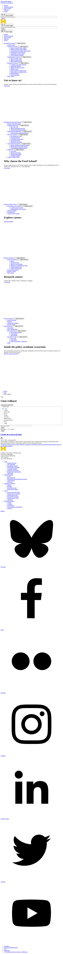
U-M (5, 949)
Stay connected (11, 330)
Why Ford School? (12, 134)
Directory (6, 10)
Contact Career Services (13, 213)
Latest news (10, 327)
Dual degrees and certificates (17, 52)
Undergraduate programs (13, 57)
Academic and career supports (18, 64)
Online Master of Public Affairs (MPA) (20, 51)
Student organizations (16, 154)
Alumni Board (11, 480)
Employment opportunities (14, 471)
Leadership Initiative (15, 66)
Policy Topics (10, 76)
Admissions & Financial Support (12, 122)
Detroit (12, 261)
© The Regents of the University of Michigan (15, 952)
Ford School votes (12, 488)
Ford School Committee (13, 467)
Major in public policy (16, 58)
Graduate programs (12, 46)
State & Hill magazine (16, 332)
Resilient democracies (16, 267)
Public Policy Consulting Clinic (18, 72)
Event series (13, 340)
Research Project (8, 420)
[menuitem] (33, 5)
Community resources (9, 483)
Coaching (9, 504)
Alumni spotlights (11, 210)
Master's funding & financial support (19, 145)
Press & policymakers (12, 270)
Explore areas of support (13, 493)
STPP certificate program (16, 55)
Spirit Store (10, 473)
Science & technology (16, 268)
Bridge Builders (14, 73)
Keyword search (5, 426)
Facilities (9, 486)
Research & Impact (9, 257)
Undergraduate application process (19, 133)
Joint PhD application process (18, 130)
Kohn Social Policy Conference (18, 341)
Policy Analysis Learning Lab (18, 70)
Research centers (11, 271)
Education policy (14, 262)
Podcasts (9, 321)
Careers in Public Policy (13, 157)
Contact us (10, 499)
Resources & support (12, 489)
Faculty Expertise (8, 318)
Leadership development (16, 139)
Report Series (7, 418)
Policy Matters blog (12, 329)
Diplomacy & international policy (19, 265)
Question (6, 417)
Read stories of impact (13, 496)
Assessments (10, 505)
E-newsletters (13, 333)
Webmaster (7, 950)
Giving (6, 11)
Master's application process (17, 128)
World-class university (16, 142)
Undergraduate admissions (14, 131)
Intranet (6, 5)
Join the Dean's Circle (13, 498)
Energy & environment (16, 264)
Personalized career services (14, 206)
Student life (10, 149)
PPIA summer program (16, 61)
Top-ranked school (15, 140)
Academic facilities (15, 155)
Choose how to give (12, 495)
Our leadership (11, 464)
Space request (7, 8)
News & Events (8, 326)
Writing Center (14, 69)
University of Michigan (7, 2)
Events (9, 476)
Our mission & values (16, 136)
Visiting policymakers (12, 323)
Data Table (7, 412)
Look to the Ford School (13, 492)
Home (5, 391)
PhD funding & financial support (18, 146)
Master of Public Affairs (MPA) (18, 49)
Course (6, 410)
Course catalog (11, 45)
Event (5, 413)
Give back (10, 482)
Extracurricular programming (14, 507)
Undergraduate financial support (18, 148)
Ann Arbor (13, 151)
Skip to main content (6, 1)
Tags (5, 392)
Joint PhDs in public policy (17, 54)
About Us (9, 508)
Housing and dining (15, 152)
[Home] (13, 23)
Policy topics (10, 273)
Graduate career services (16, 207)
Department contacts (12, 466)
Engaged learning (15, 75)
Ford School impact (12, 259)
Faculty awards (11, 324)
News (5, 421)
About (5, 461)
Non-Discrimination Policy (11, 947)
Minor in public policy (16, 60)
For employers (11, 212)
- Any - (6, 408)
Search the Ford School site (8, 17)
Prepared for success (12, 63)
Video (8, 343)
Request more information (14, 123)
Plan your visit (14, 127)
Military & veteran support (17, 67)
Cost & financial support (13, 143)
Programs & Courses (9, 43)
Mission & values (11, 463)
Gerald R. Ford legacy (13, 470)
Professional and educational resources (17, 479)
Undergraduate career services (18, 209)
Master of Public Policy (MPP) (18, 48)
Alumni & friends (8, 7)
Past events (13, 338)
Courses (9, 502)
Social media (13, 335)
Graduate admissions (12, 125)
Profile (5, 415)
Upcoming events (11, 337)
